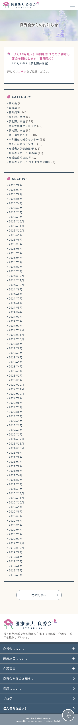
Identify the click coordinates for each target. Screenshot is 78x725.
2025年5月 (15, 253)
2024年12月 (16, 276)
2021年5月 (15, 470)
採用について (12, 688)
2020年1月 (15, 538)
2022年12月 (16, 384)
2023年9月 (15, 344)
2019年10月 (16, 548)
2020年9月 (15, 507)
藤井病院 (14, 112)
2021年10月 (16, 448)
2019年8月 (15, 557)
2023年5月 (15, 362)
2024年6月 (15, 303)
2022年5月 (15, 416)
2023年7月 (15, 353)
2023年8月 (15, 348)
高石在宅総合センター (22, 144)
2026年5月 (15, 199)
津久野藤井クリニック (22, 126)
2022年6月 (15, 412)
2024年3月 (15, 316)
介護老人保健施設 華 (21, 148)
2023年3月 (15, 371)
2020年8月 (15, 511)
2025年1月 (15, 271)
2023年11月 (16, 334)
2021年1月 (15, 489)
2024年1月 (15, 325)
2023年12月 (16, 330)
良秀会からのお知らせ (18, 678)
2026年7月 (15, 189)
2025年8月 (15, 239)
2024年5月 (15, 307)
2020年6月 (15, 520)
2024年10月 (16, 285)
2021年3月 (15, 480)
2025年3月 (15, 262)
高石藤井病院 (17, 117)
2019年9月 (15, 552)
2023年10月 (16, 339)
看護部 (13, 108)
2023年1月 (15, 380)
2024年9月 (15, 289)
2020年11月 (16, 498)
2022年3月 (15, 425)
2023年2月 (15, 375)
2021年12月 (16, 439)
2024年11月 (16, 280)
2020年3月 (15, 534)
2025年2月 (15, 266)
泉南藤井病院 (17, 130)
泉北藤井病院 (17, 121)
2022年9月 (15, 398)
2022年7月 (15, 407)
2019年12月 (16, 543)
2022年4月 (15, 421)
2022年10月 (16, 393)
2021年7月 (15, 461)
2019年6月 (15, 566)
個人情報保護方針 (15, 708)
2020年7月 (15, 516)
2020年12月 (16, 493)
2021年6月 (15, 466)
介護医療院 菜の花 (20, 157)
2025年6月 (15, 248)
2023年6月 (15, 357)
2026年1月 (15, 217)
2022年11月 (16, 389)
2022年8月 (15, 402)
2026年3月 (15, 208)
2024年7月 (15, 298)
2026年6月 (15, 194)
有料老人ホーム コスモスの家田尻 (30, 162)
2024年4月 (15, 312)
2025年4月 (15, 257)
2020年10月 (16, 502)
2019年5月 (15, 570)
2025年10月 (16, 230)
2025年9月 (15, 235)
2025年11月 (16, 226)
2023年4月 (15, 366)
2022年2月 (15, 430)
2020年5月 (15, 525)
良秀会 (13, 103)
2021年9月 (15, 452)
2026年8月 (15, 185)
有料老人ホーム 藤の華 (23, 153)
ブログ (7, 698)
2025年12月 (16, 221)
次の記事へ (39, 595)
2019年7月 (15, 561)
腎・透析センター (20, 135)
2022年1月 (15, 434)
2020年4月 (15, 529)
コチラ (22, 71)
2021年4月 (15, 475)
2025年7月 (15, 244)
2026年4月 (15, 203)
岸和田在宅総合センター (24, 139)
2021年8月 (15, 457)
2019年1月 (15, 575)
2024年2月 (15, 321)
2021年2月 (15, 484)
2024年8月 (15, 294)
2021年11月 (16, 443)
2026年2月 (15, 212)
